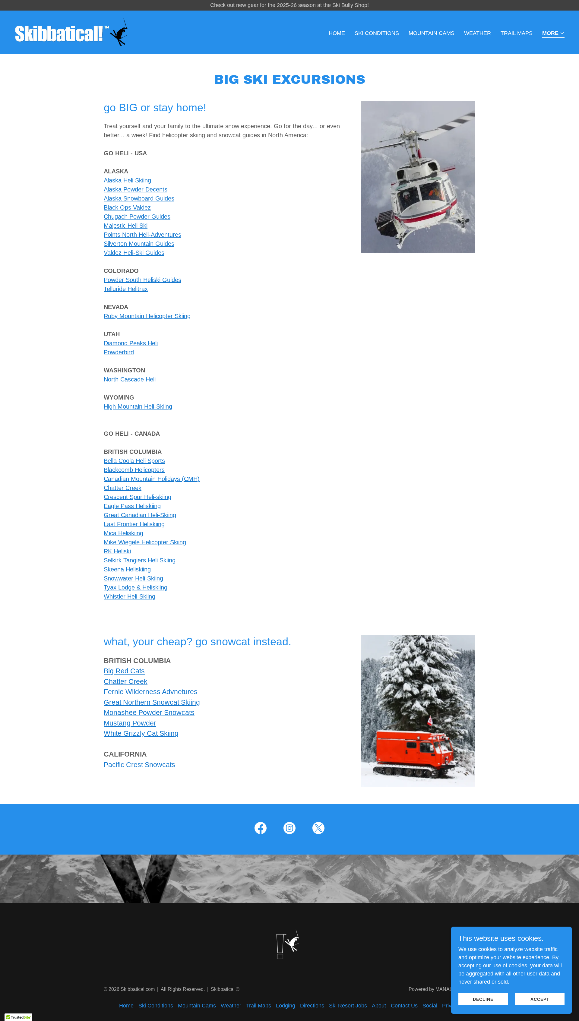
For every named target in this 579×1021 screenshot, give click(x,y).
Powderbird (119, 352)
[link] (71, 32)
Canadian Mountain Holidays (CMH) (152, 479)
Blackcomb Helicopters (134, 469)
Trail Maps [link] (517, 33)
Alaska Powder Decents (135, 189)
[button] (553, 34)
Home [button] (126, 1006)
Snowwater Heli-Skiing (133, 578)
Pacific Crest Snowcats (139, 765)
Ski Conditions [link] (377, 33)
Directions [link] (312, 1006)
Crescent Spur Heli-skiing (137, 497)
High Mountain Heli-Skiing (138, 406)
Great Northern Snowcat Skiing (152, 702)
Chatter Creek (122, 488)
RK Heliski (117, 551)
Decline (483, 999)
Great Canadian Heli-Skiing (140, 515)
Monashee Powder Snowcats (149, 712)
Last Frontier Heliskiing (134, 524)
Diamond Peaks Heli (131, 343)
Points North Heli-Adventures (142, 234)
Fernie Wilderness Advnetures (151, 692)
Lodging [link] (285, 1006)
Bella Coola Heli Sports (134, 460)
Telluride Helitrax (126, 289)
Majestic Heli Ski (125, 225)
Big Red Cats (124, 671)
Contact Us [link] (404, 1006)
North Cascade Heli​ (130, 379)
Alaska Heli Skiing (127, 180)
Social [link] (429, 1006)
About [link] (379, 1006)
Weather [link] (477, 33)
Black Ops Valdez (127, 207)
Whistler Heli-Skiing (129, 596)
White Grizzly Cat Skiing (141, 733)
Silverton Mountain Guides (139, 243)
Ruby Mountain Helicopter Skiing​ (147, 316)
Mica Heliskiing (123, 533)
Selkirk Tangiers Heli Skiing (140, 560)
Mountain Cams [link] (431, 33)
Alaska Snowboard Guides (139, 198)
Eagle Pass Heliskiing (132, 506)
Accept (539, 999)
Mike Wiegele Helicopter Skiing (145, 542)
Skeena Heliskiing (127, 569)
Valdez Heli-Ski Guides (134, 252)
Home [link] (337, 33)
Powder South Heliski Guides (142, 280)
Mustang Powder (130, 723)
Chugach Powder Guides (137, 216)
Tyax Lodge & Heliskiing (135, 587)
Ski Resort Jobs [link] (348, 1006)
